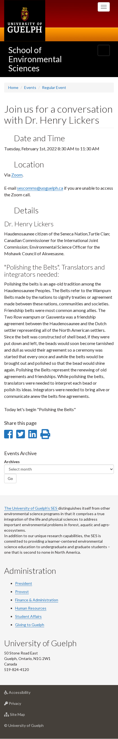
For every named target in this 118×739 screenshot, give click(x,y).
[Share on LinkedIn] (32, 434)
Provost (22, 591)
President (23, 583)
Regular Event (54, 87)
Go (10, 478)
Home (13, 87)
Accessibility (28, 694)
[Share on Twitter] (20, 434)
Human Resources (30, 608)
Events (30, 87)
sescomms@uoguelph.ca (40, 188)
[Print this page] (45, 434)
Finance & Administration (36, 599)
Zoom (17, 174)
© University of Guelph (24, 725)
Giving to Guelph (29, 624)
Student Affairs (28, 616)
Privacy (23, 705)
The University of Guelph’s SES (31, 508)
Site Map (25, 716)
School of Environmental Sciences (35, 59)
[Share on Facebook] (8, 434)
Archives (12, 461)
